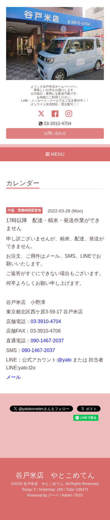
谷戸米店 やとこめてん (55, 475)
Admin (67, 495)
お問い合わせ (55, 133)
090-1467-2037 (47, 340)
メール (13, 377)
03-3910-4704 (46, 321)
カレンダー (22, 183)
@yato (64, 359)
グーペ (53, 495)
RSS (79, 495)
